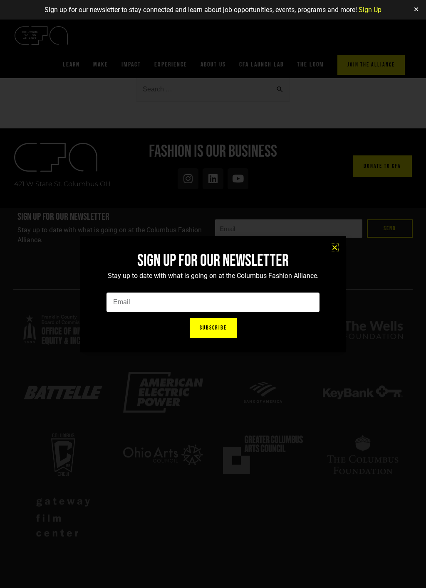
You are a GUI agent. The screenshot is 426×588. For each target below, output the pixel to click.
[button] (335, 247)
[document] (213, 294)
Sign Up (370, 10)
